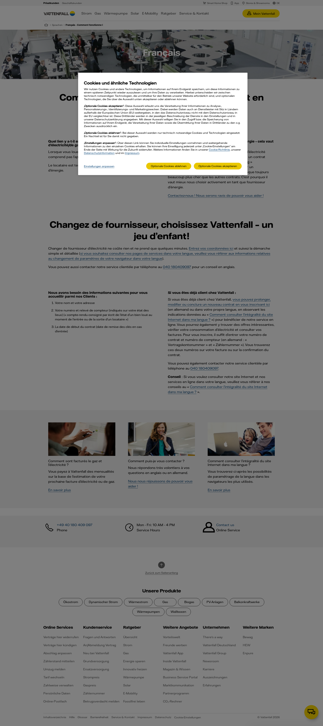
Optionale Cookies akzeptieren (218, 166)
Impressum (132, 153)
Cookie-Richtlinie (219, 149)
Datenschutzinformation (99, 153)
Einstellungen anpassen (99, 166)
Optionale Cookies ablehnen (169, 166)
